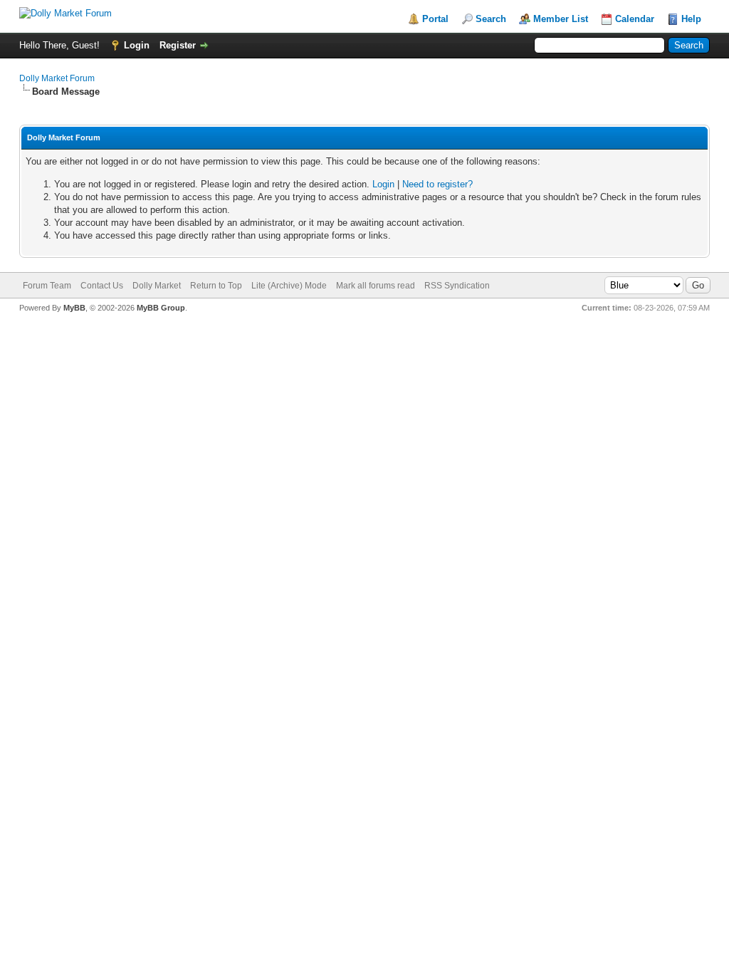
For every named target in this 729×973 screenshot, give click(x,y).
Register (177, 45)
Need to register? (437, 184)
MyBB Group (161, 307)
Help (691, 19)
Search (491, 19)
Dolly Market (156, 286)
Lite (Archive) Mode (289, 286)
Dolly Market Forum (57, 78)
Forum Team (47, 286)
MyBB (74, 307)
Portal (435, 19)
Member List (560, 19)
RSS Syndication (457, 286)
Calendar (634, 19)
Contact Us (101, 286)
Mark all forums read (375, 286)
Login (137, 45)
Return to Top (216, 286)
